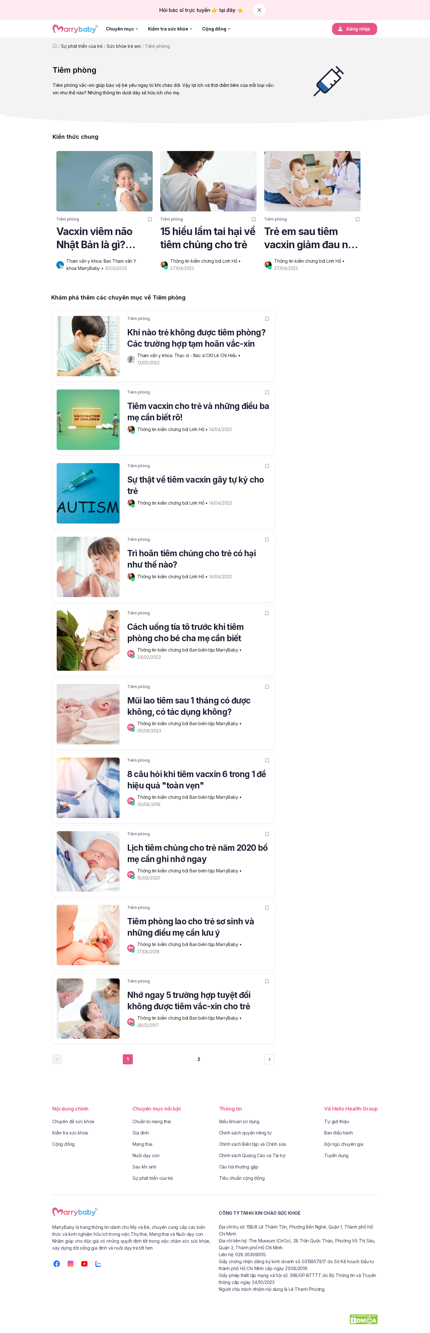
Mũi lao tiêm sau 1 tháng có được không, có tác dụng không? (188, 706)
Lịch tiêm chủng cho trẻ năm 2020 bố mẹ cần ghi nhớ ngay (197, 853)
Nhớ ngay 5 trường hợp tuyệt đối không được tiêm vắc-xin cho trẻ (188, 1000)
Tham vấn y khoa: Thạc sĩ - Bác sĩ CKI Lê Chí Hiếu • (189, 355)
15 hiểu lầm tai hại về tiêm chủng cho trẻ (207, 238)
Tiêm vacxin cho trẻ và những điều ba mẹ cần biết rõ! (198, 411)
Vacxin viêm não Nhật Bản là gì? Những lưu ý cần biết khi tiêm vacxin (104, 238)
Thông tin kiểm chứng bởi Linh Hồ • (206, 261)
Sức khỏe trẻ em (124, 46)
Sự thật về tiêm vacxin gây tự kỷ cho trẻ (195, 485)
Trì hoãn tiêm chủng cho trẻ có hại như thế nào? (191, 558)
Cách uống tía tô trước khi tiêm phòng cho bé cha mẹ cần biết (185, 632)
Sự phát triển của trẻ (82, 46)
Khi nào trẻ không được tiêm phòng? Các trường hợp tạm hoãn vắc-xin (196, 338)
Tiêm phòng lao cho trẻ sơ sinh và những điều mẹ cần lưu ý (190, 927)
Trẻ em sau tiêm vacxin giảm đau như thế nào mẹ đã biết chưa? (312, 238)
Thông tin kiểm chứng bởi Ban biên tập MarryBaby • (190, 649)
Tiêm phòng (157, 46)
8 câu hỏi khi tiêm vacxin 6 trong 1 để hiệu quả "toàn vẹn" (196, 779)
